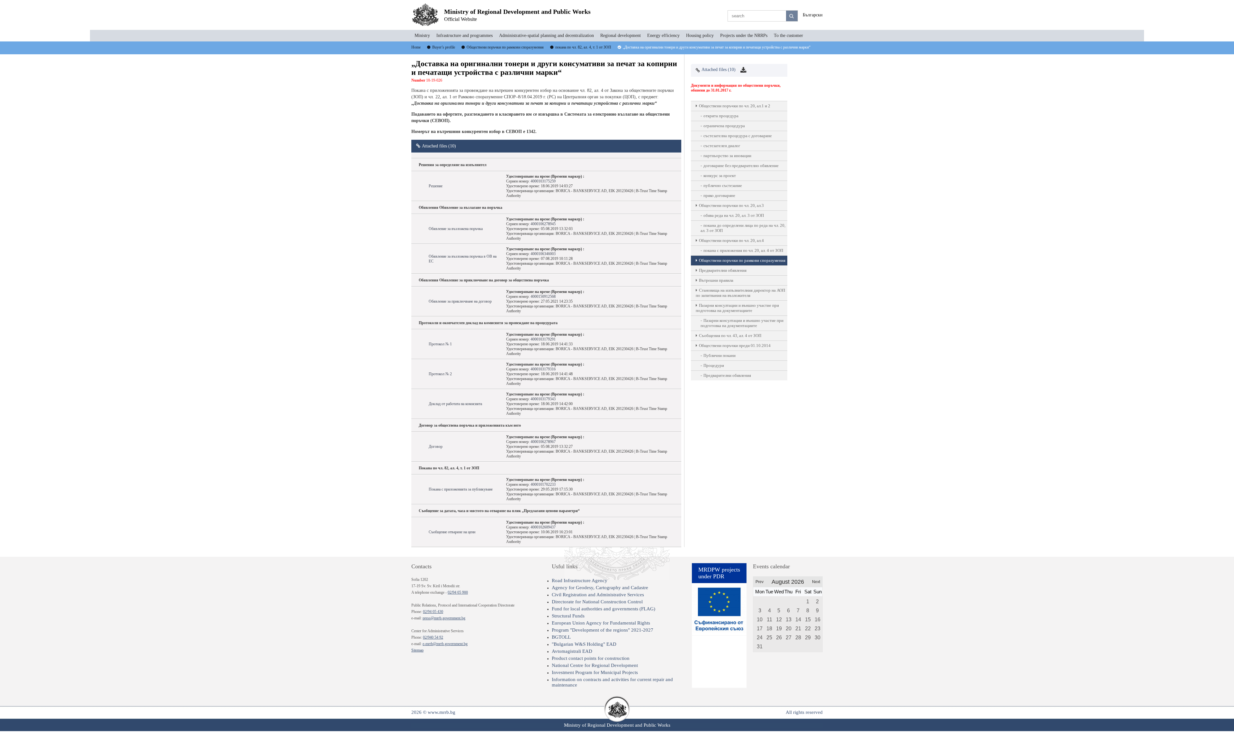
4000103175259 (543, 181)
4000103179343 (543, 399)
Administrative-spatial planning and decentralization (546, 35)
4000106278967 (543, 441)
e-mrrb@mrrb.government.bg (445, 644)
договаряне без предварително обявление (741, 165)
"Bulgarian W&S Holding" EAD (584, 644)
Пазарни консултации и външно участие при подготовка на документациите (737, 308)
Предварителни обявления (723, 270)
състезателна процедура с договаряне (737, 135)
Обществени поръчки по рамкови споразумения (742, 260)
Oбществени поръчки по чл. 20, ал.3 (731, 205)
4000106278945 (543, 224)
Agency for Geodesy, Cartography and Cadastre (600, 587)
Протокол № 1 (440, 344)
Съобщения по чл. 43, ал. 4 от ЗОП (730, 335)
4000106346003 (543, 254)
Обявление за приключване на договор (460, 301)
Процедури (713, 365)
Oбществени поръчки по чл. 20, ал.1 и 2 (734, 105)
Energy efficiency (663, 35)
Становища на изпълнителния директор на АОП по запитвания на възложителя (740, 293)
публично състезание (722, 185)
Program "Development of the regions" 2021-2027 (602, 630)
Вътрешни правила (716, 280)
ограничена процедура (724, 125)
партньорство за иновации (727, 155)
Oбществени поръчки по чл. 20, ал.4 (731, 240)
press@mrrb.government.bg (444, 618)
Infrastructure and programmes (464, 35)
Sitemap (417, 650)
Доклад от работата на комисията (455, 404)
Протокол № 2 (440, 374)
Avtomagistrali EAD (572, 651)
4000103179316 (543, 369)
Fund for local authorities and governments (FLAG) (603, 608)
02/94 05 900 (458, 592)
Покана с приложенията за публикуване (461, 489)
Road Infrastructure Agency (579, 580)
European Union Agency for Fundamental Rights (601, 622)
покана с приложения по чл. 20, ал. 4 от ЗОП (743, 250)
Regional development (620, 35)
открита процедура (720, 115)
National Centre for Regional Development (595, 665)
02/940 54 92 (433, 637)
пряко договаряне (719, 195)
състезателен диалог (721, 145)
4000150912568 (543, 296)
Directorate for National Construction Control (597, 601)
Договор (436, 446)
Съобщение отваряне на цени (452, 532)
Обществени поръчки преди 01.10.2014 (735, 345)
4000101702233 (543, 484)
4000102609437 (543, 527)
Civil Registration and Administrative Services (598, 594)
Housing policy (700, 35)
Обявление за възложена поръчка (456, 228)
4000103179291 (543, 339)
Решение (436, 186)
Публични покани (719, 355)
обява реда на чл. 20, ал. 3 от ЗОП (733, 215)
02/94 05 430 (433, 611)
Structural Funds (568, 615)
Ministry (422, 35)
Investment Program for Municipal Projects (595, 672)
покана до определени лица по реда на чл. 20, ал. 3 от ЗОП (743, 228)
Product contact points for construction (591, 658)
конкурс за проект (719, 175)
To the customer (788, 35)
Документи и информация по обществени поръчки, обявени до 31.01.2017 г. (736, 88)
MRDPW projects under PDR (719, 573)
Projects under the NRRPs (743, 35)
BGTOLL (561, 637)
